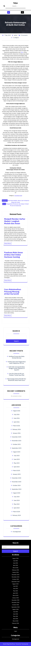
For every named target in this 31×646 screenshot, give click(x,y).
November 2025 (16, 440)
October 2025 (17, 444)
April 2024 (17, 508)
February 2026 (16, 429)
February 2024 (16, 515)
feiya (15, 3)
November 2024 (16, 481)
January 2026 (17, 433)
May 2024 (16, 504)
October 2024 (17, 485)
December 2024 (16, 478)
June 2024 (17, 500)
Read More (8, 243)
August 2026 (16, 410)
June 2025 (17, 459)
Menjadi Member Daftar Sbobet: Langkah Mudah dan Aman (14, 221)
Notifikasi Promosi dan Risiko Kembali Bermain (16, 357)
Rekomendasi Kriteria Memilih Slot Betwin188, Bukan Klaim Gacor (16, 379)
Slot (22, 52)
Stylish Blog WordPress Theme (11, 644)
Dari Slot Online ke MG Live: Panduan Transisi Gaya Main (16, 374)
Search (4, 6)
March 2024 (16, 511)
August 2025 (16, 452)
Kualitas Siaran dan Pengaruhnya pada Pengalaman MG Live (17, 362)
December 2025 (16, 437)
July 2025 (16, 455)
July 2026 (16, 414)
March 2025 (16, 470)
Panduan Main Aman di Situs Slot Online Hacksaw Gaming (13, 254)
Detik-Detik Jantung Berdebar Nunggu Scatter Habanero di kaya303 (16, 368)
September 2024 (16, 489)
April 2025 (17, 467)
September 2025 (16, 448)
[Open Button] (8, 12)
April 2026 (17, 422)
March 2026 (16, 425)
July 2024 (16, 496)
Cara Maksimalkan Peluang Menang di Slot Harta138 (12, 291)
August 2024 (16, 493)
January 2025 (17, 474)
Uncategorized (18, 195)
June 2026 (17, 418)
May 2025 (16, 463)
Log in (15, 631)
